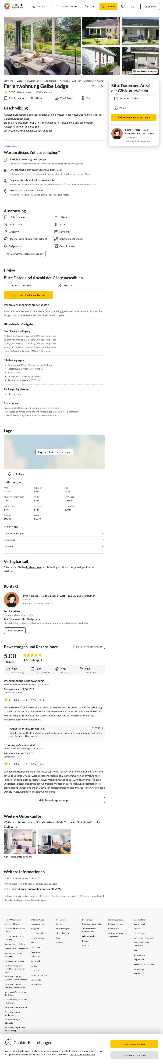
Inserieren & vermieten (92, 924)
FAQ (58, 938)
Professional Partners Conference (117, 934)
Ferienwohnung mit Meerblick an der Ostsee (15, 985)
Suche (59, 924)
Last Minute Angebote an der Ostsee (15, 993)
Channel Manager (115, 924)
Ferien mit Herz (140, 933)
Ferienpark (35, 947)
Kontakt (59, 942)
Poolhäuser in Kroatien (14, 961)
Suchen (111, 6)
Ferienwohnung (37, 938)
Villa (32, 942)
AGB (136, 950)
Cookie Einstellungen (134, 1055)
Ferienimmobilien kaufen (145, 938)
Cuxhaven (102, 81)
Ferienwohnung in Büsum (16, 1007)
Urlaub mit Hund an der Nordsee (15, 937)
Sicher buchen (62, 933)
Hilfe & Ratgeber (89, 936)
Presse (137, 928)
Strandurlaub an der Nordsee (13, 955)
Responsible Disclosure (144, 964)
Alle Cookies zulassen (134, 1044)
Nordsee (64, 81)
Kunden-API (113, 928)
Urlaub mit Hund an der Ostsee (15, 930)
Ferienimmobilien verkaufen (141, 944)
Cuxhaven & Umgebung (82, 81)
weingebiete (36, 980)
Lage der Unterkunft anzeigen (54, 452)
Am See (34, 966)
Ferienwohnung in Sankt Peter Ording (15, 1029)
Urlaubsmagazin (63, 928)
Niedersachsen (50, 81)
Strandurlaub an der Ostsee (16, 948)
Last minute (35, 956)
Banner (85, 941)
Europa (20, 81)
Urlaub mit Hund (12, 924)
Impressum (139, 959)
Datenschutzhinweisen (82, 1054)
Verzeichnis (139, 969)
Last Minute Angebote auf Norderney (16, 1001)
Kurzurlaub (36, 961)
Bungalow (35, 928)
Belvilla (137, 973)
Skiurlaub (35, 970)
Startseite (8, 81)
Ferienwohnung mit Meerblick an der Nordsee (16, 978)
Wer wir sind (139, 924)
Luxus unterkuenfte (39, 975)
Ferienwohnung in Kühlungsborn (12, 1013)
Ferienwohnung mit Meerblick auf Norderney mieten (15, 969)
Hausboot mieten (38, 924)
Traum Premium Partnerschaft (89, 930)
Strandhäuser (36, 984)
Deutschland (33, 81)
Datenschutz (139, 955)
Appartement (36, 952)
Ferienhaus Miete (38, 933)
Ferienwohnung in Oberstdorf (12, 1021)
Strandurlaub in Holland (15, 944)
